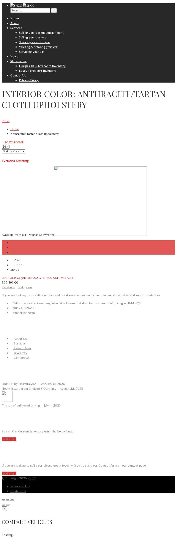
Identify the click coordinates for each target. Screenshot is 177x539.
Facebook (8, 287)
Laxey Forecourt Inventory (38, 70)
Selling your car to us (33, 37)
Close (5, 121)
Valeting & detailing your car (38, 47)
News (14, 56)
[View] (11, 242)
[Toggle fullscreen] (7, 500)
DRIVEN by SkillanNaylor (19, 384)
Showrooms (18, 61)
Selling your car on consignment (41, 32)
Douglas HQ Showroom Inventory (42, 66)
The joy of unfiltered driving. (21, 405)
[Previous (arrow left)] (3, 505)
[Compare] (11, 247)
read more (9, 439)
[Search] (54, 10)
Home (14, 18)
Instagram (25, 287)
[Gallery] (11, 252)
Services (16, 28)
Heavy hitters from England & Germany (29, 388)
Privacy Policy (29, 80)
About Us (20, 338)
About (14, 23)
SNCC (32, 478)
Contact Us (18, 75)
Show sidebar (14, 142)
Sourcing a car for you (34, 42)
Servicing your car (31, 51)
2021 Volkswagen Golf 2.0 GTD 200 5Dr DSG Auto (37, 277)
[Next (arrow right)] (7, 505)
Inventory (20, 353)
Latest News (22, 348)
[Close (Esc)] (3, 500)
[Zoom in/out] (12, 500)
